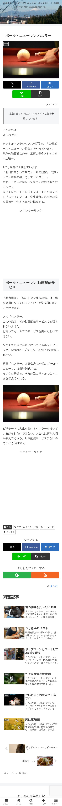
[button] (40, 94)
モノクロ (10, 532)
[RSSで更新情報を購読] (45, 575)
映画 (9, 527)
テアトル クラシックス (27, 527)
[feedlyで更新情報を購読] (17, 575)
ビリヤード (48, 527)
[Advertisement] (31, 244)
